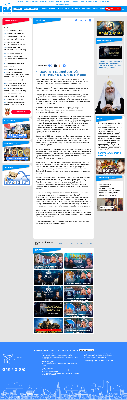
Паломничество (91, 2)
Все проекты (43, 9)
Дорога (77, 9)
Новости (71, 9)
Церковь (67, 2)
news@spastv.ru (69, 370)
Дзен (61, 243)
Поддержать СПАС (21, 111)
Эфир (18, 9)
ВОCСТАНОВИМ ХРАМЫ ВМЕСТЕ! (109, 154)
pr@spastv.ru (53, 371)
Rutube (89, 243)
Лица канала (62, 9)
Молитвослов (86, 9)
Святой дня (40, 20)
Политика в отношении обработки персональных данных (99, 361)
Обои (52, 350)
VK (67, 243)
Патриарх (43, 2)
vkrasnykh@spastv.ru (49, 374)
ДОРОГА (100, 118)
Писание (21, 2)
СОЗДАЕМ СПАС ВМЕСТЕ (63, 4)
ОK (72, 243)
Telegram (79, 243)
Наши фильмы (104, 2)
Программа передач (31, 9)
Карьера (65, 350)
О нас (58, 350)
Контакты (95, 9)
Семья (82, 2)
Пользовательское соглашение (94, 360)
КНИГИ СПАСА (53, 9)
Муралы (102, 9)
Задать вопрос (106, 207)
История (75, 2)
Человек (59, 2)
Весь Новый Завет (32, 2)
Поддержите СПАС (113, 9)
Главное (51, 2)
